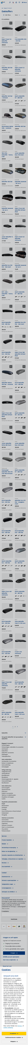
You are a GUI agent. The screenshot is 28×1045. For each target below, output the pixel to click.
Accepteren (13, 1033)
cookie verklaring (8, 1027)
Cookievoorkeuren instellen (13, 1037)
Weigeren (13, 1041)
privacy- (20, 1026)
